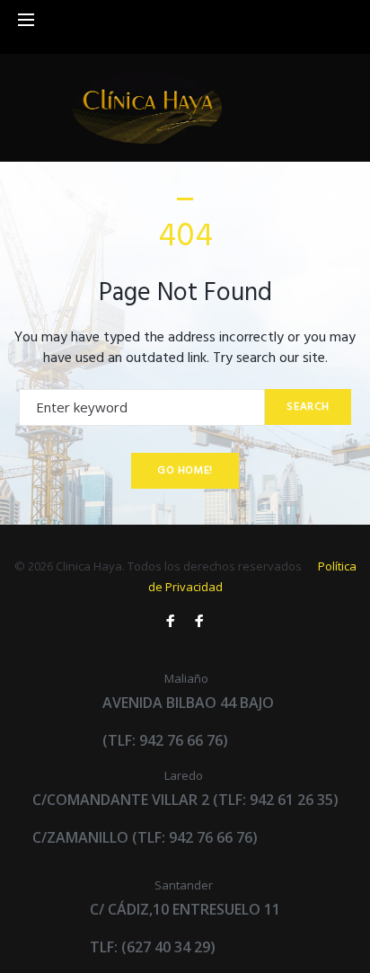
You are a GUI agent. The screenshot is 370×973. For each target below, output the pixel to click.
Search (308, 407)
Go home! (185, 471)
